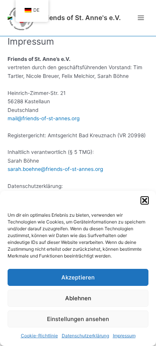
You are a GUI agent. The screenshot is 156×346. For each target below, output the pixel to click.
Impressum (124, 335)
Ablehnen (78, 298)
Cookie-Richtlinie (39, 335)
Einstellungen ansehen (78, 319)
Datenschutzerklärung (85, 335)
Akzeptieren (78, 277)
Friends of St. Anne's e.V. (81, 18)
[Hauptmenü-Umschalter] (141, 18)
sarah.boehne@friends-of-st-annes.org (55, 169)
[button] (144, 200)
